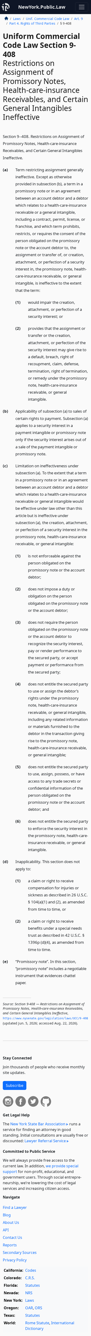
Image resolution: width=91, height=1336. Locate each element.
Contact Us (12, 1237)
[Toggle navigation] (81, 7)
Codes (30, 1270)
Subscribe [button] (14, 1085)
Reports (10, 1245)
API (6, 1230)
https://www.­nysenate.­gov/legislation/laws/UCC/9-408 (45, 1018)
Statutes (32, 1285)
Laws (17, 18)
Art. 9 (78, 18)
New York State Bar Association (37, 1124)
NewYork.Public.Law (41, 7)
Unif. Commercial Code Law (47, 18)
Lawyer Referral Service (45, 1140)
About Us (11, 1222)
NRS (28, 1292)
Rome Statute (37, 1322)
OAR (29, 1307)
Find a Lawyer (15, 1207)
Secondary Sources (20, 1252)
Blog (7, 1215)
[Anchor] (26, 158)
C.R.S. (30, 1277)
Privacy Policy (15, 1260)
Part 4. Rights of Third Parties (32, 23)
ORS (38, 1307)
